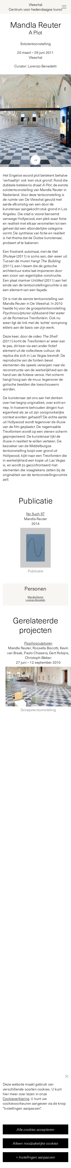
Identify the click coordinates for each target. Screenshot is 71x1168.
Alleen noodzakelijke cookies (35, 1143)
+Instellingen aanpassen (35, 1157)
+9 (35, 160)
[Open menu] (64, 7)
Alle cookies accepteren (35, 1129)
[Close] (66, 1076)
